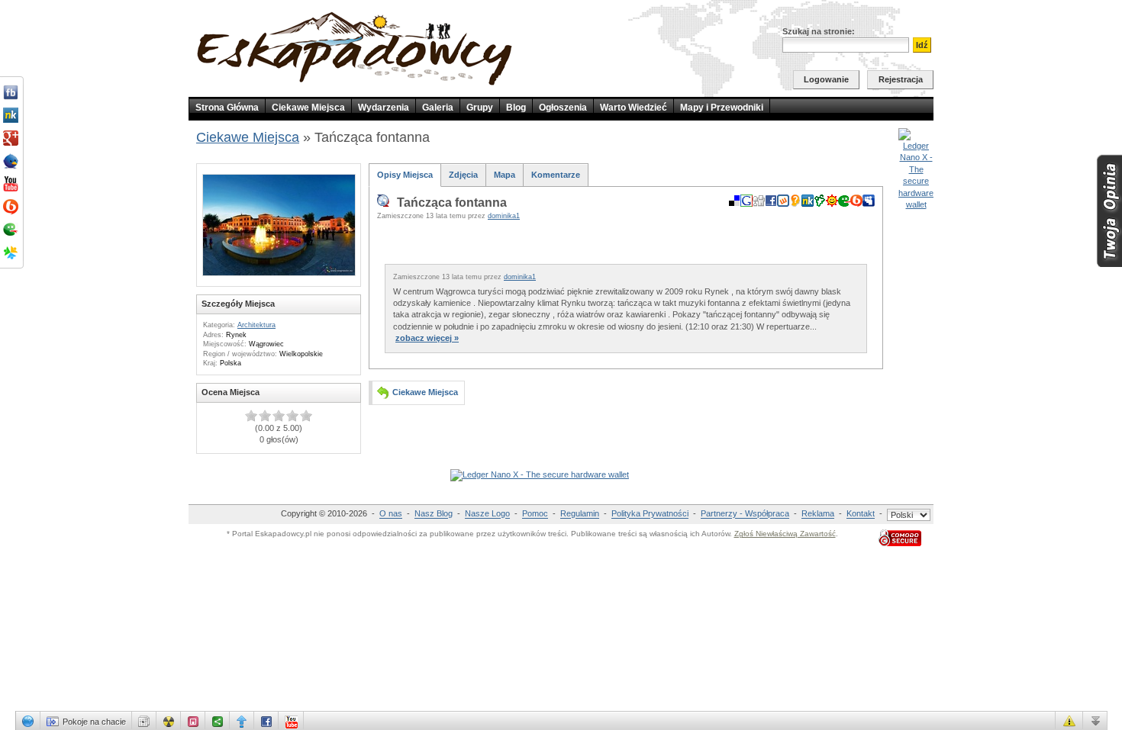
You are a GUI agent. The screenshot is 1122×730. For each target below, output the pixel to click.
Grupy (479, 107)
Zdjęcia (463, 174)
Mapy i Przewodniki (721, 107)
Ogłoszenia (563, 107)
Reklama (817, 514)
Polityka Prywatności (649, 514)
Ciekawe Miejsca (308, 107)
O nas (390, 514)
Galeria (437, 107)
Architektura (256, 325)
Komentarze (555, 174)
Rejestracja (901, 79)
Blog (516, 107)
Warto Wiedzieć (633, 107)
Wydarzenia (383, 107)
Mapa (504, 174)
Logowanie (826, 79)
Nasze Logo (487, 514)
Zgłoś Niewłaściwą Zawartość (785, 533)
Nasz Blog (433, 514)
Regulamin (579, 514)
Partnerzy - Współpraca (745, 514)
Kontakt (860, 514)
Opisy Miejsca (405, 174)
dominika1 (504, 216)
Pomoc (535, 514)
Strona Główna (227, 107)
